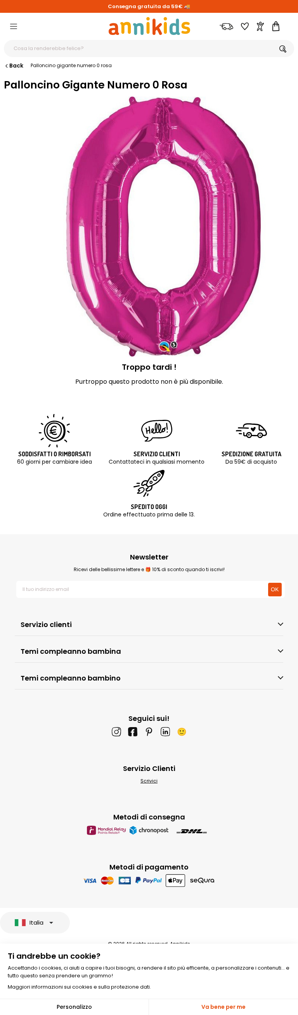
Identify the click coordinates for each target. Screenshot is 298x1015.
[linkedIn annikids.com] (165, 732)
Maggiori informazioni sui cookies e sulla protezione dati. (79, 987)
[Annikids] (149, 26)
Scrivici (149, 781)
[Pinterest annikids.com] (149, 732)
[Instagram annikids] (116, 732)
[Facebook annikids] (132, 732)
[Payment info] (149, 880)
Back (16, 65)
